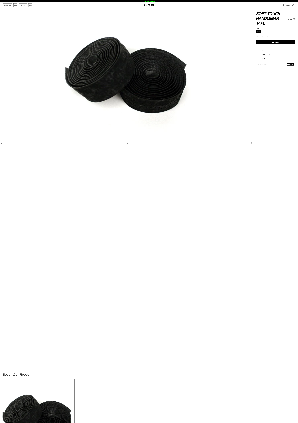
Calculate (290, 64)
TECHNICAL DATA (263, 54)
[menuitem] (7, 5)
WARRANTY (261, 58)
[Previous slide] (2, 143)
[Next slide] (251, 143)
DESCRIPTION (262, 50)
